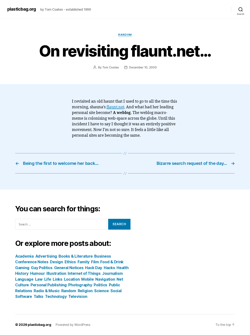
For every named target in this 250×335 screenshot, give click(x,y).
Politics (100, 285)
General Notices (69, 267)
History (22, 273)
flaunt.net (115, 107)
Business (102, 256)
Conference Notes (31, 262)
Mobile (87, 279)
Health (122, 267)
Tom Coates (110, 67)
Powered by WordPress (72, 325)
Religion (85, 291)
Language (24, 279)
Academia (24, 256)
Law (39, 279)
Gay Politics (42, 267)
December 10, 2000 (143, 67)
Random (125, 34)
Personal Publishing (49, 285)
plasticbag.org (21, 9)
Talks (39, 296)
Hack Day (93, 267)
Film (95, 262)
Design (56, 262)
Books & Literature (76, 256)
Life (47, 279)
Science (101, 291)
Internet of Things (84, 273)
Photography (80, 285)
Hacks (109, 267)
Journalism (112, 273)
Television (77, 296)
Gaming (22, 267)
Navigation (105, 279)
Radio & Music (47, 291)
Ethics (70, 262)
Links (57, 279)
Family (83, 262)
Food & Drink (112, 262)
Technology (56, 296)
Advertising (46, 256)
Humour (37, 273)
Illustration (56, 273)
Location (72, 279)
